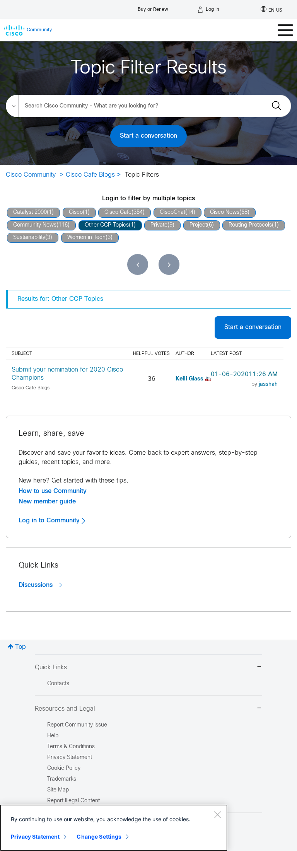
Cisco (76, 212)
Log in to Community (50, 520)
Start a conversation (148, 136)
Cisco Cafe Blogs (90, 175)
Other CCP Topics (107, 225)
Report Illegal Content (73, 800)
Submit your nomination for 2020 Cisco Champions (67, 374)
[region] (113, 828)
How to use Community (53, 491)
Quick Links (51, 667)
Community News (34, 225)
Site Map (58, 790)
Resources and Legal (65, 709)
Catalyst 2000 (30, 212)
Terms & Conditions (71, 746)
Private (158, 225)
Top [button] (20, 647)
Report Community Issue (77, 725)
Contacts (58, 683)
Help (52, 735)
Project (198, 225)
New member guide (47, 501)
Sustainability (29, 237)
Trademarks (61, 779)
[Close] (217, 815)
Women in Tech (86, 237)
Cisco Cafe (117, 212)
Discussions (37, 585)
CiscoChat (172, 212)
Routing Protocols (250, 225)
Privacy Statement (35, 836)
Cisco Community (31, 175)
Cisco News (224, 212)
